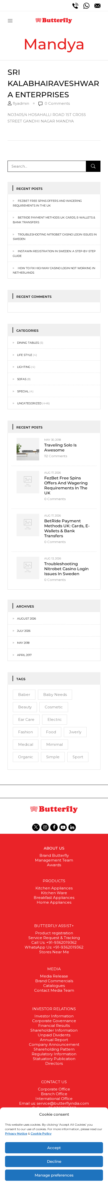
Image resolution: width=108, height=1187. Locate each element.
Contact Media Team (54, 990)
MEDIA (54, 969)
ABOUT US (54, 848)
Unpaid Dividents (54, 1035)
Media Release (54, 976)
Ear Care (26, 719)
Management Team (54, 860)
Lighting (23, 367)
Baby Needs (55, 694)
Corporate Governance (54, 1020)
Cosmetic (54, 707)
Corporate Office (54, 1089)
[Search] (93, 166)
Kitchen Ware (54, 892)
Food (51, 732)
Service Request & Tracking (54, 937)
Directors (54, 1063)
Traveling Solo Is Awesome (60, 447)
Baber (24, 694)
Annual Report (54, 1039)
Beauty (25, 707)
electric (54, 719)
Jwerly (75, 732)
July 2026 (23, 631)
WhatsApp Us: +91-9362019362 (54, 947)
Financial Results (54, 1025)
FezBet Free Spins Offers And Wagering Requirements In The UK (66, 485)
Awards (54, 865)
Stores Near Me (54, 952)
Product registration (54, 933)
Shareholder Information (54, 1030)
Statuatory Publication (54, 1058)
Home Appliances (54, 902)
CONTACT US (54, 1081)
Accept (54, 1147)
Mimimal (54, 744)
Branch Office (54, 1093)
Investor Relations (54, 1008)
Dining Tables (28, 342)
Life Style (24, 355)
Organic (25, 757)
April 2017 (24, 655)
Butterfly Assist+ (54, 925)
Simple (53, 757)
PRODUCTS (54, 880)
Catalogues (54, 985)
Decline (54, 1161)
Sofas (21, 379)
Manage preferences (54, 1175)
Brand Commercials (54, 980)
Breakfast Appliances (54, 897)
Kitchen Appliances (54, 888)
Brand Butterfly (54, 855)
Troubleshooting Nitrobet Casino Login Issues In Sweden (66, 568)
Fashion (25, 732)
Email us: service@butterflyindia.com (54, 1103)
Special (23, 391)
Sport (78, 757)
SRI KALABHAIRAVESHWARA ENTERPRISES (53, 83)
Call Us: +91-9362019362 (54, 942)
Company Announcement (54, 1044)
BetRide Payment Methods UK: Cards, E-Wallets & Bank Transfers (67, 528)
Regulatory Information (54, 1054)
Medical (25, 744)
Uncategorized (29, 403)
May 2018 (23, 643)
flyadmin (21, 103)
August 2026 (26, 618)
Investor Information (54, 1016)
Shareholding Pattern (54, 1049)
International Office (54, 1098)
